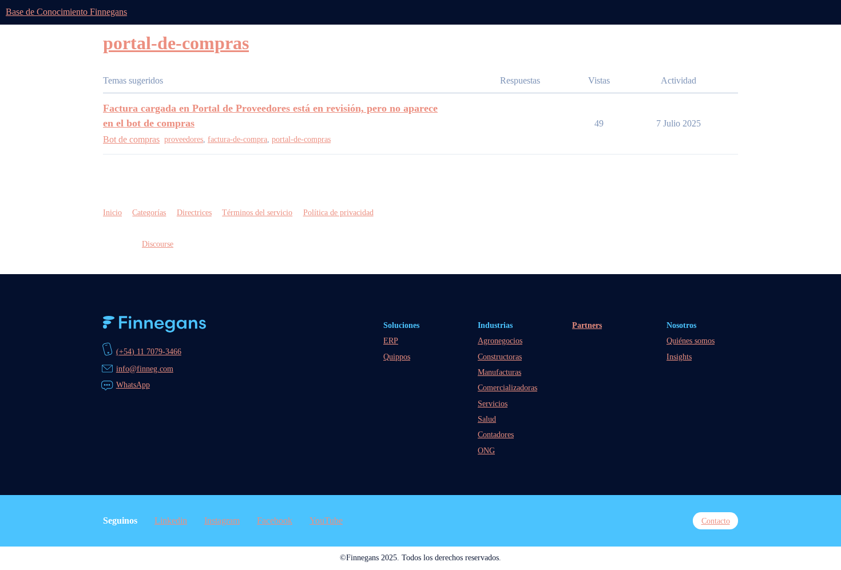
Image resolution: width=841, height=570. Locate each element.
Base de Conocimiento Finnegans (66, 12)
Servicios (492, 403)
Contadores (496, 434)
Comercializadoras (507, 387)
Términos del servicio (257, 212)
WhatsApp (133, 384)
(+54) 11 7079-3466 (148, 351)
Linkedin (170, 520)
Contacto (715, 520)
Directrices (194, 212)
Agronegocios (500, 340)
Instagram (222, 520)
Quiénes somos (691, 340)
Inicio (112, 212)
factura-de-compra (237, 139)
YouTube (326, 520)
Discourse (157, 243)
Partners (587, 325)
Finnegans (154, 324)
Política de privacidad (338, 212)
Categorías (149, 212)
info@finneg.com (144, 368)
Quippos (396, 356)
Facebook (274, 520)
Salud (487, 418)
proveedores (183, 139)
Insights (679, 356)
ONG (486, 450)
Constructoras (500, 356)
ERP (390, 340)
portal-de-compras (301, 139)
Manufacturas (499, 372)
